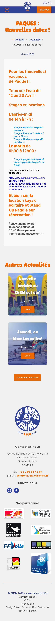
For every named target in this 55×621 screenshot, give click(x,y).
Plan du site (27, 603)
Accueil (19, 39)
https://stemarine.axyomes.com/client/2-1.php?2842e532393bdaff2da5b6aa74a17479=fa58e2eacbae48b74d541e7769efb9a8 (27, 184)
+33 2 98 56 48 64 (30, 471)
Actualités (35, 39)
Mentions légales (28, 596)
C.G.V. (27, 600)
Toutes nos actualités (27, 377)
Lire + (27, 309)
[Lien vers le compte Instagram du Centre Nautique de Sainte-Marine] (45, 3)
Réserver (44, 9)
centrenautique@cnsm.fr (32, 475)
